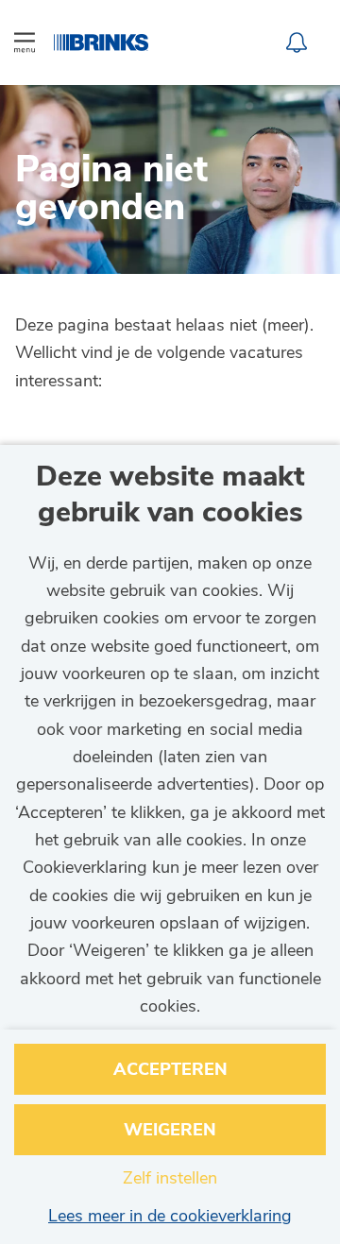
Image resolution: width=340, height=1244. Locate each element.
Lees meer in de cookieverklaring (170, 1215)
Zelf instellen (170, 1178)
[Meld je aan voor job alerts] (296, 42)
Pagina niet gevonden (111, 191)
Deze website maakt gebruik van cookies (170, 495)
